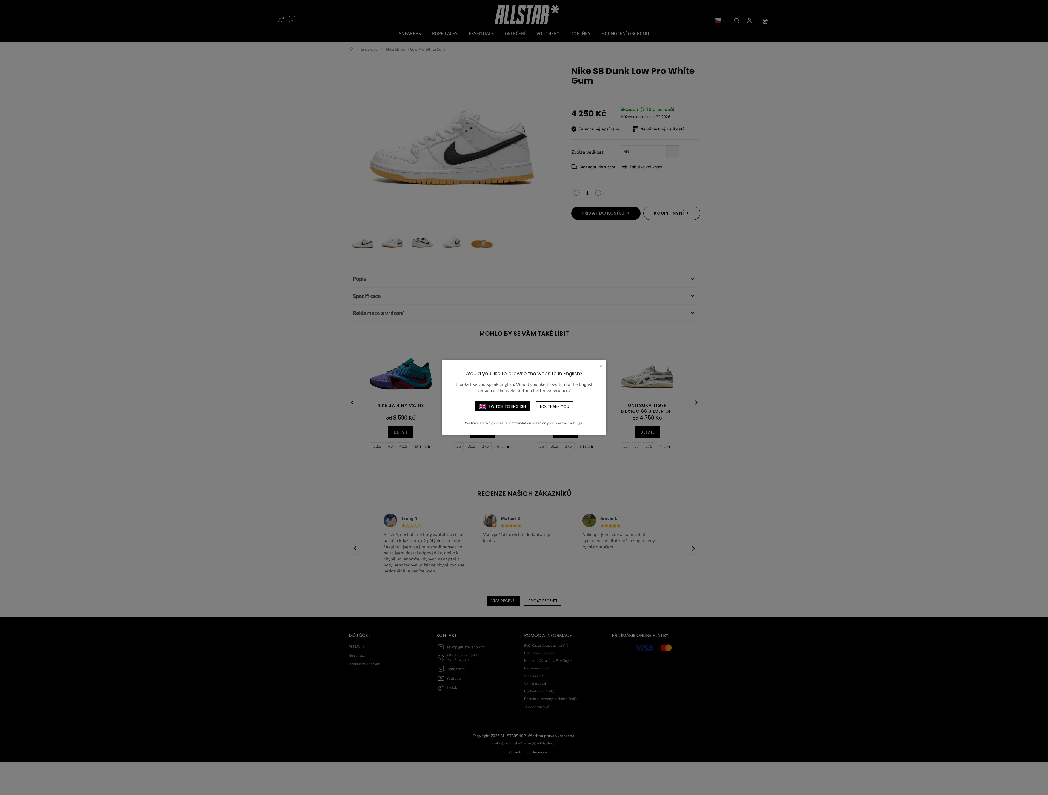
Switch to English (507, 406)
